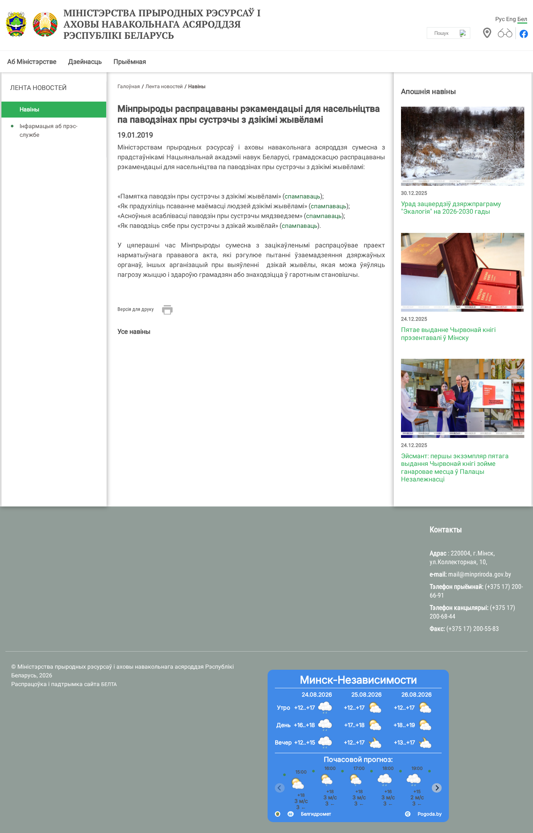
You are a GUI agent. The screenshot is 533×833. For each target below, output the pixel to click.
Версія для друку (135, 309)
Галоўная (128, 86)
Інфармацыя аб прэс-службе (48, 130)
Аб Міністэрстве (32, 61)
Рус (500, 19)
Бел (522, 19)
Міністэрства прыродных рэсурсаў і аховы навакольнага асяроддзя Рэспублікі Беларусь (162, 24)
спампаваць (302, 196)
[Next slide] (437, 788)
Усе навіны (133, 331)
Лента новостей (38, 87)
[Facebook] (523, 34)
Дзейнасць (85, 61)
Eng (511, 19)
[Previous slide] (280, 788)
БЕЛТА (109, 684)
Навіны (29, 109)
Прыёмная (129, 61)
